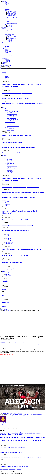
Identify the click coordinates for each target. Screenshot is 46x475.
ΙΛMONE (4, 289)
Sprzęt (6, 10)
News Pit (4, 1)
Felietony (6, 50)
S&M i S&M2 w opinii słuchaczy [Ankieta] (16, 136)
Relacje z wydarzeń (8, 54)
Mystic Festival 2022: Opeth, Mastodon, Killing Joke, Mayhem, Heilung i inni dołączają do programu (20, 457)
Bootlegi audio (10, 25)
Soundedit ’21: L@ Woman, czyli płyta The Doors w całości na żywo (14, 466)
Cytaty (8, 21)
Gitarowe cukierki (8, 55)
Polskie (6, 4)
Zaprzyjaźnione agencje (9, 34)
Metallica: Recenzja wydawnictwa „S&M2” (12, 262)
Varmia (5, 281)
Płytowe (6, 44)
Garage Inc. (4, 58)
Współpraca (4, 62)
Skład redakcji (5, 469)
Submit (13, 471)
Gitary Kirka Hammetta (11, 12)
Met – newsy (7, 9)
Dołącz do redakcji (12, 469)
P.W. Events (9, 39)
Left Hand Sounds (10, 41)
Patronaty (4, 28)
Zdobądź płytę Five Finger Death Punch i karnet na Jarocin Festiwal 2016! (23, 437)
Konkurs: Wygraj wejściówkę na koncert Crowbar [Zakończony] (17, 225)
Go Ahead (9, 35)
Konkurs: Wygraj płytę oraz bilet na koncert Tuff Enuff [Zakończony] (21, 440)
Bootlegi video (10, 26)
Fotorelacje (7, 53)
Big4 (6, 2)
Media (6, 24)
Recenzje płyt (7, 52)
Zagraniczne (7, 3)
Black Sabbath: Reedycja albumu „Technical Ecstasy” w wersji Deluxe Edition (20, 187)
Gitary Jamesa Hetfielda (11, 11)
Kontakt (3, 63)
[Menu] (0, 308)
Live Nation (9, 37)
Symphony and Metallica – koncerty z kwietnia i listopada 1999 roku (18, 147)
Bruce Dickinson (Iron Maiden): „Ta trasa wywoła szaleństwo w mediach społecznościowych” (24, 414)
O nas (1, 469)
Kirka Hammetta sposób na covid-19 (11, 153)
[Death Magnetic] (3, 68)
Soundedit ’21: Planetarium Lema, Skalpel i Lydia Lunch (15, 98)
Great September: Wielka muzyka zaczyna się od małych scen (17, 93)
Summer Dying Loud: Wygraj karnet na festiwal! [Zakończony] (17, 219)
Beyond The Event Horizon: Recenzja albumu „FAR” (15, 415)
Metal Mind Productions (11, 38)
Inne (5, 47)
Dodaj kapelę (7, 61)
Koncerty (6, 5)
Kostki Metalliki (10, 18)
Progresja (9, 30)
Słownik (8, 22)
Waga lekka (7, 59)
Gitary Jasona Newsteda (11, 15)
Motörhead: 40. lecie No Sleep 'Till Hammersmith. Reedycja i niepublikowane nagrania (23, 192)
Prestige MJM (9, 40)
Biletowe (6, 43)
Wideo (6, 6)
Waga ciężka (7, 60)
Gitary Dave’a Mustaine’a (12, 17)
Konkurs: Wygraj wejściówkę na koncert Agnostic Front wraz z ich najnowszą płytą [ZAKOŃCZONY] (20, 433)
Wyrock (3, 48)
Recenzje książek (8, 51)
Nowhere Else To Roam (9, 19)
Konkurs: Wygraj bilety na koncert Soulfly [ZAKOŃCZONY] (16, 230)
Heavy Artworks (8, 56)
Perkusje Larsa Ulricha (11, 13)
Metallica (4, 8)
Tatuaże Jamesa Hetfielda (12, 23)
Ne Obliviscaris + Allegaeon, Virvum (33, 344)
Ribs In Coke (5, 295)
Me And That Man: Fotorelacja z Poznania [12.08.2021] (21, 249)
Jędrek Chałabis (4, 342)
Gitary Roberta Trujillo (11, 14)
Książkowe (7, 46)
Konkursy (4, 42)
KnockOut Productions (11, 36)
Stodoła (8, 33)
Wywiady (6, 49)
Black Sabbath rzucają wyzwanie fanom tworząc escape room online (18, 197)
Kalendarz (4, 27)
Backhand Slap (5, 302)
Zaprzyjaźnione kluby (9, 29)
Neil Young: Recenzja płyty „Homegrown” (12, 269)
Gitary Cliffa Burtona (11, 16)
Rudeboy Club (10, 31)
